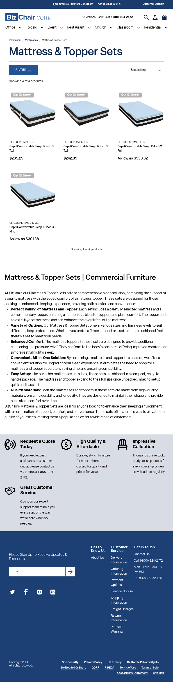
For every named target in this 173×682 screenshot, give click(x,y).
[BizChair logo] (27, 17)
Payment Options (117, 583)
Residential (152, 27)
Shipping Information (119, 600)
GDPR (95, 667)
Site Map (158, 673)
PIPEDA (109, 667)
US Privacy (115, 662)
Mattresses (31, 40)
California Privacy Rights (143, 662)
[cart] (164, 19)
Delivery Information (119, 560)
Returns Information (119, 618)
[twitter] (12, 593)
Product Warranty (117, 629)
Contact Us (142, 554)
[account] (155, 17)
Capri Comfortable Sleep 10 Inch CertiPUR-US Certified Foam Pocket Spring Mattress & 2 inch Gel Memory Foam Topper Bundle (32, 227)
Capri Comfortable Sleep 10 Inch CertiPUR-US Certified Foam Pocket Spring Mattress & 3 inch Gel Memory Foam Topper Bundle (141, 146)
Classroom (125, 27)
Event (52, 27)
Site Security (70, 662)
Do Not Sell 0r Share (73, 667)
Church (100, 27)
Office (10, 27)
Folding (31, 27)
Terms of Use (128, 667)
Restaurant (75, 27)
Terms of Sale (150, 667)
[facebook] (26, 593)
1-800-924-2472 (122, 17)
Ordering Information (119, 571)
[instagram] (39, 593)
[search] (146, 17)
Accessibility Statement (132, 673)
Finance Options (122, 591)
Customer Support (153, 4)
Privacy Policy (93, 662)
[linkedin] (53, 593)
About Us (97, 558)
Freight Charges (122, 609)
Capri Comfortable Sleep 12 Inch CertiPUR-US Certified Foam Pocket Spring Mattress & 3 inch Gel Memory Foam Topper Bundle (32, 146)
